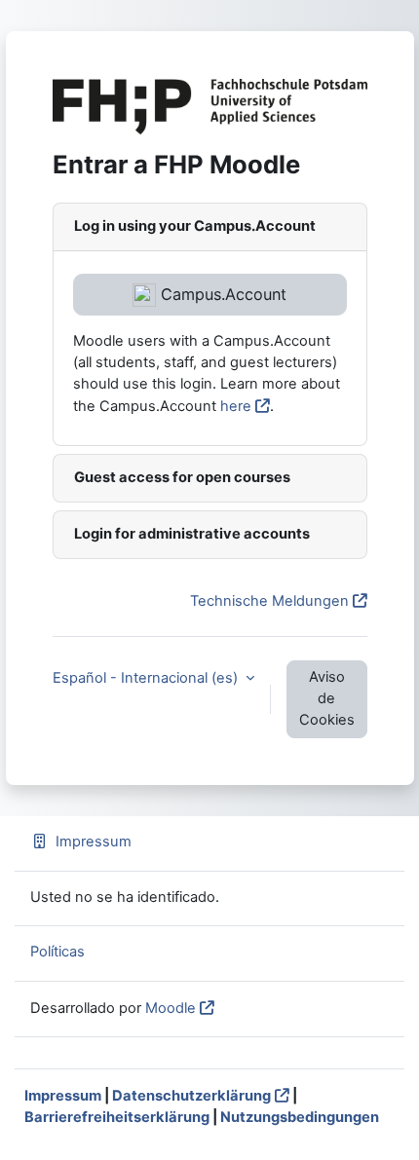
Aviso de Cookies (327, 698)
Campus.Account (221, 294)
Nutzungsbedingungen (299, 1117)
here (235, 406)
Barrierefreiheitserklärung (117, 1117)
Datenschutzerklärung (191, 1095)
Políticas (57, 951)
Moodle (170, 1008)
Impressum (94, 841)
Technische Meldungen (269, 601)
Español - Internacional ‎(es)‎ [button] (147, 678)
